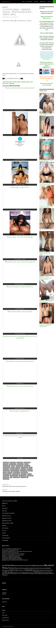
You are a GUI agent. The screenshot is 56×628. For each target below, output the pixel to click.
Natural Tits (6, 475)
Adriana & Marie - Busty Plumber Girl (10, 550)
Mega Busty (37, 572)
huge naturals (24, 470)
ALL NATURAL (6, 462)
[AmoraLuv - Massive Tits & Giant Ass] (46, 218)
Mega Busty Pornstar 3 (7, 520)
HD (18, 570)
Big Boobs (6, 464)
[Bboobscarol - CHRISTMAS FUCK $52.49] (46, 126)
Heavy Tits (22, 570)
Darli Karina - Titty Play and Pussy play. (10, 552)
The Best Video (42, 1)
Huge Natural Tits (15, 470)
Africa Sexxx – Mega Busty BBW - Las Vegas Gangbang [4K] (46, 207)
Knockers (10, 472)
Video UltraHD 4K (6, 537)
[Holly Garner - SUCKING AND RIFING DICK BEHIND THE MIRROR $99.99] (46, 313)
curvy (30, 467)
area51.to (4, 594)
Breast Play (27, 465)
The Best (18, 573)
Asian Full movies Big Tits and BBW (9, 500)
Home (23, 1)
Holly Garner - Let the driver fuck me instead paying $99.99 (46, 184)
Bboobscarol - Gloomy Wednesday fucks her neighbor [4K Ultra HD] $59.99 (45, 278)
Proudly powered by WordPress (7, 626)
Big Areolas (13, 462)
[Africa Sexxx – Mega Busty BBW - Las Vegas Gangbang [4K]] (46, 195)
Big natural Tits (12, 464)
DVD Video (36, 1)
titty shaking (16, 477)
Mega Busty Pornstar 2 (7, 518)
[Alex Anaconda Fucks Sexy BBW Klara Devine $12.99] (46, 290)
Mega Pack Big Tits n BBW (7, 523)
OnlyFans (4, 533)
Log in (3, 612)
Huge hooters (6, 470)
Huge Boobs (29, 570)
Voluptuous (6, 478)
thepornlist (4, 601)
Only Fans (4, 530)
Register (4, 610)
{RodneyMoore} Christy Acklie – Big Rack (11, 490)
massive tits (31, 572)
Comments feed (5, 617)
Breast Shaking (7, 467)
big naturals (20, 464)
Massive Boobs (17, 472)
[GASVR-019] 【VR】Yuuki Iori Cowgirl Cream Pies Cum (14, 485)
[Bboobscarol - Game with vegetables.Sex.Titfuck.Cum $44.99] (46, 241)
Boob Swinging (7, 465)
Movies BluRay (5, 528)
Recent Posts (5, 545)
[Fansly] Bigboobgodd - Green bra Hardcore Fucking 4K (46, 161)
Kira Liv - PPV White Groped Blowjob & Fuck (45, 114)
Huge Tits (30, 470)
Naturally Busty (14, 475)
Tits (11, 477)
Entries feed (4, 615)
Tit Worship (6, 477)
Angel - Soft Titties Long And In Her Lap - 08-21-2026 (13, 553)
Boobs (13, 465)
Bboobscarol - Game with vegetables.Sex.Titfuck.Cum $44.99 (45, 253)
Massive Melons (26, 572)
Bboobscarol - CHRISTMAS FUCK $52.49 (11, 556)
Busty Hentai (5, 508)
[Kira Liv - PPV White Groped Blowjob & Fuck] (46, 103)
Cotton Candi (24, 467)
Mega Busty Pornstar (6, 515)
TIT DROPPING (30, 475)
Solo (16, 573)
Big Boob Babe (27, 462)
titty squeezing (24, 477)
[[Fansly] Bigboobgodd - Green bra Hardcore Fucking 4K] (46, 149)
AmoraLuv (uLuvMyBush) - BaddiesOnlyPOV (11, 557)
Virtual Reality (29, 1)
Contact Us (49, 1)
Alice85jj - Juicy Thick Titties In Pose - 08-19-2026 (12, 555)
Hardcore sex (13, 570)
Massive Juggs (24, 472)
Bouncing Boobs (19, 465)
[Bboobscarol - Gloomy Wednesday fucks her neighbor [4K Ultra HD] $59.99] (46, 265)
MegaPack (4, 525)
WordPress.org (5, 620)
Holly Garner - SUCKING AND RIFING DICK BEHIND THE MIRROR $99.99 (45, 325)
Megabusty (15, 17)
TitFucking (30, 573)
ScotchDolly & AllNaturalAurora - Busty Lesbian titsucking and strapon (17, 551)
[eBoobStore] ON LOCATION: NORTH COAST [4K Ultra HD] (15, 560)
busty (13, 467)
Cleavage (18, 467)
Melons (43, 572)
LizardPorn (4, 592)
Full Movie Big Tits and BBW (8, 513)
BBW (12, 565)
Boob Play (14, 568)
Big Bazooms (19, 462)
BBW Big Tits (5, 7)
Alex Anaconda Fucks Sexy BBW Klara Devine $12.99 (46, 301)
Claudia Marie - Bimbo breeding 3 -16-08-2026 (12, 558)
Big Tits (26, 464)
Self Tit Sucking (22, 475)
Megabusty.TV (6, 1)
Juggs (5, 472)
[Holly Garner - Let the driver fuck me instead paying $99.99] (46, 172)
